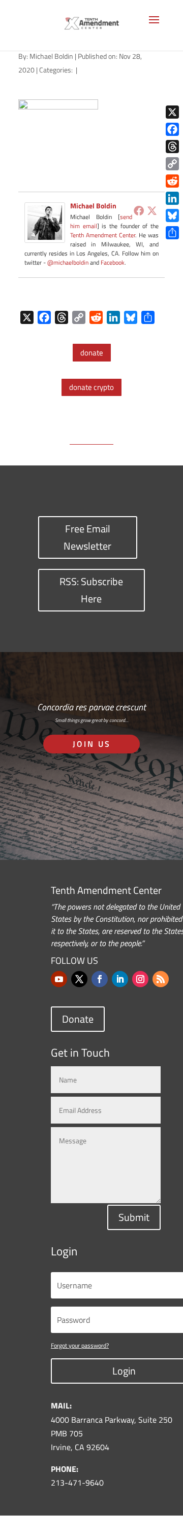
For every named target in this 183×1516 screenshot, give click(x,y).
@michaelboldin (68, 262)
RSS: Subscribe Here (91, 589)
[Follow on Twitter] (79, 979)
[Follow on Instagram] (140, 979)
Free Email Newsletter (87, 537)
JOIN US (92, 744)
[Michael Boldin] (44, 236)
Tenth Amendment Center (102, 235)
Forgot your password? (80, 1345)
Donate (78, 1019)
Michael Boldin (51, 56)
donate (91, 352)
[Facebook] (139, 210)
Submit (133, 1217)
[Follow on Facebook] (100, 979)
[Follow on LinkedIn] (120, 979)
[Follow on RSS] (160, 979)
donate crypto (91, 387)
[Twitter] (152, 210)
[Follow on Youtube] (59, 979)
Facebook (113, 262)
